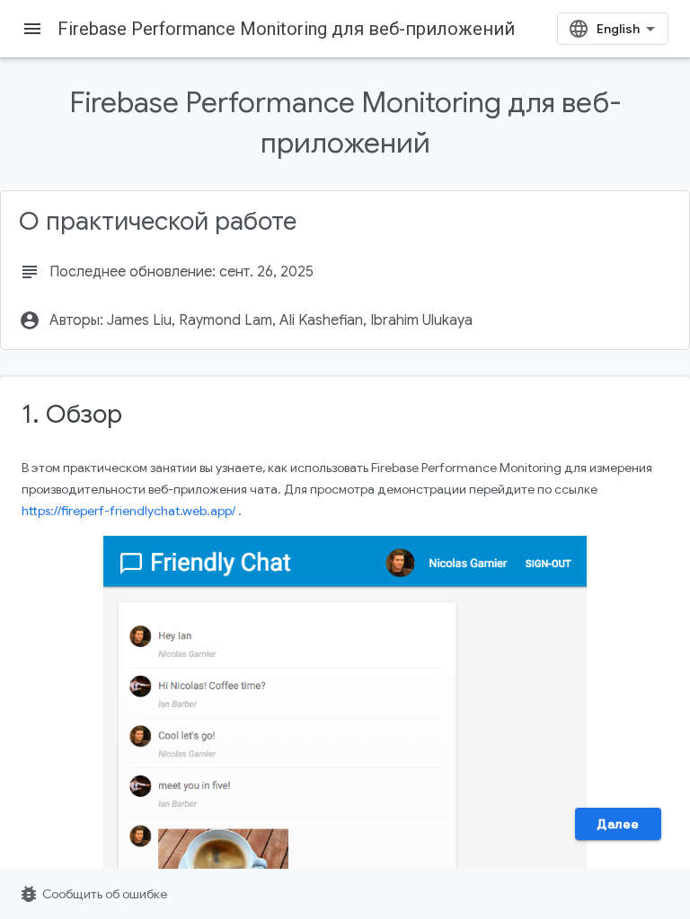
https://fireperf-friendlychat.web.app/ (128, 511)
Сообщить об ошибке (92, 894)
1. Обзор (72, 414)
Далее (618, 824)
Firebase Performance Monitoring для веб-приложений (286, 28)
